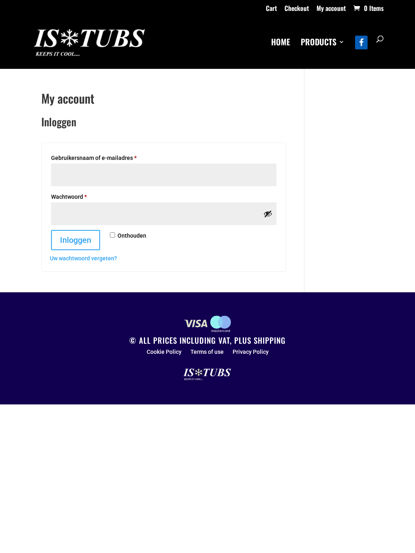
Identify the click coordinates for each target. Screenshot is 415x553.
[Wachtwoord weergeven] (267, 213)
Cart (271, 9)
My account (331, 9)
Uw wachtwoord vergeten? (83, 258)
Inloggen (75, 240)
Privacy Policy (251, 352)
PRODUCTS (318, 43)
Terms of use (207, 352)
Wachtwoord (78, 196)
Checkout (297, 9)
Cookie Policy (164, 352)
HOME (280, 43)
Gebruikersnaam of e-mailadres (103, 157)
